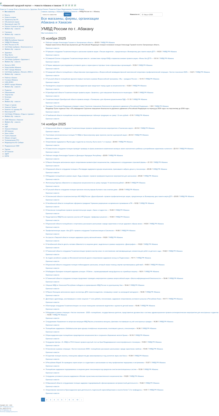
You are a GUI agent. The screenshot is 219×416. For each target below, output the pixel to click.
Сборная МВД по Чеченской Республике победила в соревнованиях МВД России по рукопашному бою (84, 285)
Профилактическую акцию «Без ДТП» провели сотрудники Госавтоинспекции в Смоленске (80, 230)
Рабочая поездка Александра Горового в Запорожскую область (69, 42)
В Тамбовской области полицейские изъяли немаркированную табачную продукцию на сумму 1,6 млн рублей (87, 115)
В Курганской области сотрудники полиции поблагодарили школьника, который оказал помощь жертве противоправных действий (94, 264)
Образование (10, 92)
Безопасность (25, 9)
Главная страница (48, 11)
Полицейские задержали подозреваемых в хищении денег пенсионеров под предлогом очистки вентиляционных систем (91, 369)
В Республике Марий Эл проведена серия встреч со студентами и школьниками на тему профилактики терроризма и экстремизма (95, 362)
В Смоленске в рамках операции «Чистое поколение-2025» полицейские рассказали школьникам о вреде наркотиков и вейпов (93, 349)
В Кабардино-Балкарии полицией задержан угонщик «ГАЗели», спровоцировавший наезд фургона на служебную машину (91, 271)
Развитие (52, 9)
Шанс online (9, 133)
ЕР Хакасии (9, 151)
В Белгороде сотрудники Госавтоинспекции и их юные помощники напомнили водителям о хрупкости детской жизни (89, 305)
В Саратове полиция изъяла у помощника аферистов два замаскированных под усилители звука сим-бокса (86, 355)
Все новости (10, 11)
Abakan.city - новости (12, 28)
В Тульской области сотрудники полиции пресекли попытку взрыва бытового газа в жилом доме (81, 189)
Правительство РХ (11, 19)
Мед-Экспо (9, 55)
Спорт (7, 99)
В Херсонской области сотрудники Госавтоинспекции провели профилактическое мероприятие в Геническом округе (89, 128)
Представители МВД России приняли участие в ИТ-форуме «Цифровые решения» (77, 217)
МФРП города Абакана (13, 84)
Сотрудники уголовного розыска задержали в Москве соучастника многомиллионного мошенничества (84, 376)
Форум (81, 9)
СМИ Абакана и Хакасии (14, 119)
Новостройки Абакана (13, 67)
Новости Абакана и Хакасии (66, 11)
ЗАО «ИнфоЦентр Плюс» (7, 406)
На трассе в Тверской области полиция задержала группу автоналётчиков (73, 237)
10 (77, 399)
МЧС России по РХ (12, 44)
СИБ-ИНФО (9, 82)
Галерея (75, 9)
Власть (16, 9)
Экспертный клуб (11, 57)
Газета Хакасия (10, 135)
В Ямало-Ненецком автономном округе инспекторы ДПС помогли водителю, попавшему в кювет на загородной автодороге (92, 292)
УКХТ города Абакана (13, 69)
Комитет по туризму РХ (13, 109)
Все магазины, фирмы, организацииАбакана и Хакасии (70, 20)
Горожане (8, 32)
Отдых (58, 9)
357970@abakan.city (5, 410)
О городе (10, 9)
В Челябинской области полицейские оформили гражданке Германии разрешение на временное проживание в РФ (89, 203)
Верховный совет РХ (12, 24)
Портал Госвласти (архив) (14, 26)
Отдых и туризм (10, 105)
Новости (3, 9)
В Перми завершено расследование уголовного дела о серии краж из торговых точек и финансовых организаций (88, 65)
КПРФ (7, 156)
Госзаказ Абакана (11, 80)
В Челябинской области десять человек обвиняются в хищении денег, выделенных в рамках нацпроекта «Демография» (91, 244)
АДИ (6, 126)
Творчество (9, 94)
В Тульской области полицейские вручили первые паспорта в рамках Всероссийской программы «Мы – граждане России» (92, 79)
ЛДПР (7, 154)
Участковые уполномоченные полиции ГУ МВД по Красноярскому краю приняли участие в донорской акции (86, 135)
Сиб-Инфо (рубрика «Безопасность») (19, 47)
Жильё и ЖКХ (10, 65)
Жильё (40, 9)
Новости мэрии (10, 17)
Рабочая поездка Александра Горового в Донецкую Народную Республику (74, 155)
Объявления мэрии (12, 22)
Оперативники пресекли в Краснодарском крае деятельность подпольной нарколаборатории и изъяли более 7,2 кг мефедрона (94, 390)
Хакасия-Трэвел (11, 107)
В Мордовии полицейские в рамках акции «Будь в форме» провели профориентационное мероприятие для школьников (91, 176)
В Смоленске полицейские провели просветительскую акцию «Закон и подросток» (77, 210)
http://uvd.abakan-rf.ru (49, 33)
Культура (8, 97)
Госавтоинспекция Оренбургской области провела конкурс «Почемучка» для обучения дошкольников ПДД (85, 99)
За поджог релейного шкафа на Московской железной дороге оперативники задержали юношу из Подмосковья (87, 258)
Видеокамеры (66, 9)
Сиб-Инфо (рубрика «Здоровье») (17, 59)
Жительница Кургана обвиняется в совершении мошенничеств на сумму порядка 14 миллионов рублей (85, 182)
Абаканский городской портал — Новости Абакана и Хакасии (32, 5)
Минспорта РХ (10, 111)
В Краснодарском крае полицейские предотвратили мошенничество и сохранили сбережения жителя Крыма (87, 335)
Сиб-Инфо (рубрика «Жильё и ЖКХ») (19, 72)
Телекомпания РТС (12, 140)
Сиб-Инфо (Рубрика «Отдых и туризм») (19, 114)
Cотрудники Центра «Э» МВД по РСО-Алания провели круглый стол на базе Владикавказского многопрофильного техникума (93, 342)
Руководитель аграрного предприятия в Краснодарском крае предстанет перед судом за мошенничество (85, 85)
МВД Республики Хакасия (14, 40)
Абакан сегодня (10, 138)
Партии (7, 149)
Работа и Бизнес (11, 77)
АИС (6, 124)
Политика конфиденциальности (9, 411)
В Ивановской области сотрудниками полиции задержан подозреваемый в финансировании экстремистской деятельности (92, 383)
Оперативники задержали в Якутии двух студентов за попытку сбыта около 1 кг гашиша (78, 142)
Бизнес (45, 9)
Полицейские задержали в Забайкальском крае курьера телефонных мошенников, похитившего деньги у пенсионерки (90, 328)
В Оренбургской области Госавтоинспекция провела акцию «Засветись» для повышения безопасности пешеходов (89, 92)
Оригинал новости (52, 48)
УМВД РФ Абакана (12, 42)
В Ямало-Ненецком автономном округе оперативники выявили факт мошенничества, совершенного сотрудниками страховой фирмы (96, 162)
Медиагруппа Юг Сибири (14, 142)
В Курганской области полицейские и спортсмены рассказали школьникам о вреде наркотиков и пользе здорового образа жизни (94, 223)
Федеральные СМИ (12, 146)
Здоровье (33, 9)
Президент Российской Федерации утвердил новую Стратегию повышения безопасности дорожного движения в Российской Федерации (97, 106)
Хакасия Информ (11, 129)
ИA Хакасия (9, 131)
